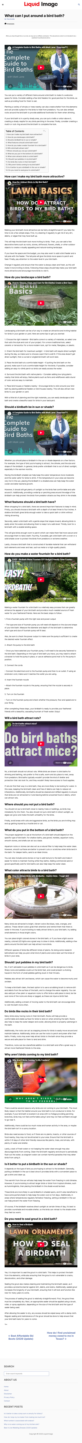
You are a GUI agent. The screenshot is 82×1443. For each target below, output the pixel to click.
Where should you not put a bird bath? (22, 151)
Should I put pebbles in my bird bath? (22, 159)
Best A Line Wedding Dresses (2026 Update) (20, 1428)
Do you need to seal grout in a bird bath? (24, 170)
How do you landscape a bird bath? (21, 137)
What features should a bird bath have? (23, 143)
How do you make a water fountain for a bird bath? (27, 145)
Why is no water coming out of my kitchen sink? (21, 1424)
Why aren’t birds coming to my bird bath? (24, 165)
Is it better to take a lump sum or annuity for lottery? (23, 1413)
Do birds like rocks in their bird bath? (22, 162)
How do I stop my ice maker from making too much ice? (24, 1417)
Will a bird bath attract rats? (18, 148)
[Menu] (3, 5)
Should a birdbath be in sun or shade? (22, 140)
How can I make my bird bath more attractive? (24, 134)
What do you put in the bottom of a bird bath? (25, 154)
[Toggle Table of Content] (44, 131)
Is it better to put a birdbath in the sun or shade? (27, 167)
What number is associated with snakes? (19, 1421)
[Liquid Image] (41, 4)
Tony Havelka (11, 19)
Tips (6, 1324)
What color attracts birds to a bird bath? (23, 156)
